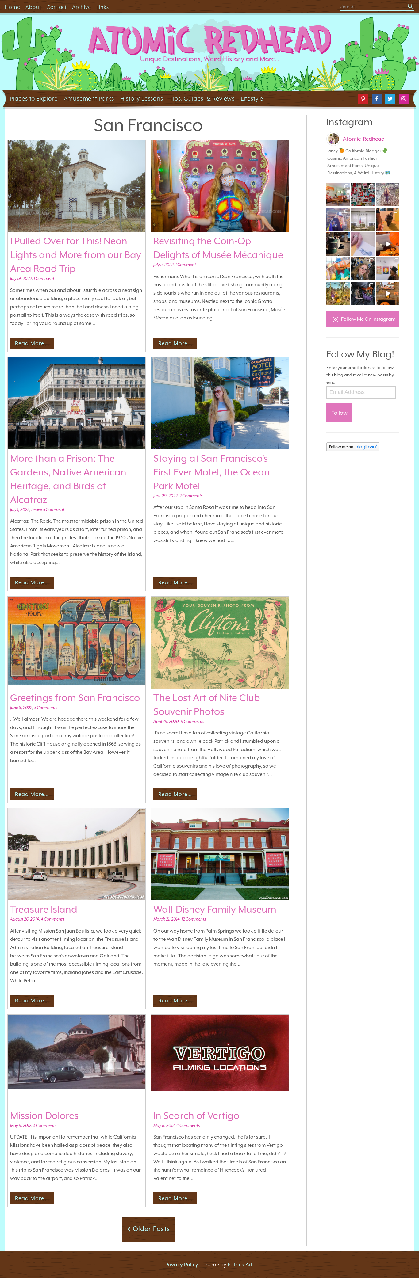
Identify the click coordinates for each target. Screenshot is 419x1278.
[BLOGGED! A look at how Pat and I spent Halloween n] (338, 219)
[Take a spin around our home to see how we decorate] (387, 293)
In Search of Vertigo (196, 1115)
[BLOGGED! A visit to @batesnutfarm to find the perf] (338, 293)
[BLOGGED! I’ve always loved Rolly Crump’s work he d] (387, 268)
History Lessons (141, 98)
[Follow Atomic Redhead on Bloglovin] (362, 446)
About (33, 7)
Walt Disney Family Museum (214, 909)
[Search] (411, 7)
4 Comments (52, 919)
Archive (81, 7)
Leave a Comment (47, 509)
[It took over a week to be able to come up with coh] (363, 219)
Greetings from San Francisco (75, 697)
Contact (57, 7)
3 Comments (45, 707)
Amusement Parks (89, 98)
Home (12, 7)
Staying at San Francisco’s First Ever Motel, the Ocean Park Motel (211, 472)
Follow (339, 413)
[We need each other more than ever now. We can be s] (338, 244)
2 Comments (190, 495)
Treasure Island (43, 909)
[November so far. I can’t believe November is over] (387, 219)
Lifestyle (252, 98)
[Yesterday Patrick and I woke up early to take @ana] (363, 268)
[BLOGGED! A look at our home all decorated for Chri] (338, 194)
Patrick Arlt (241, 1264)
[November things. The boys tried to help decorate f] (363, 194)
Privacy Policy (181, 1264)
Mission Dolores (44, 1115)
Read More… (32, 343)
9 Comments (192, 721)
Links (102, 7)
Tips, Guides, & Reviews (202, 98)
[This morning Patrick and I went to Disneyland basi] (387, 194)
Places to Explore (34, 98)
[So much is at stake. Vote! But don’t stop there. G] (363, 244)
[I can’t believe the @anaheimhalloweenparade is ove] (338, 268)
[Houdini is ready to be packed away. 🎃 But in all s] (387, 244)
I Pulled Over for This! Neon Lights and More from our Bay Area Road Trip (75, 254)
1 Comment (44, 278)
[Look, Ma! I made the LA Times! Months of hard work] (363, 293)
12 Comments (194, 919)
